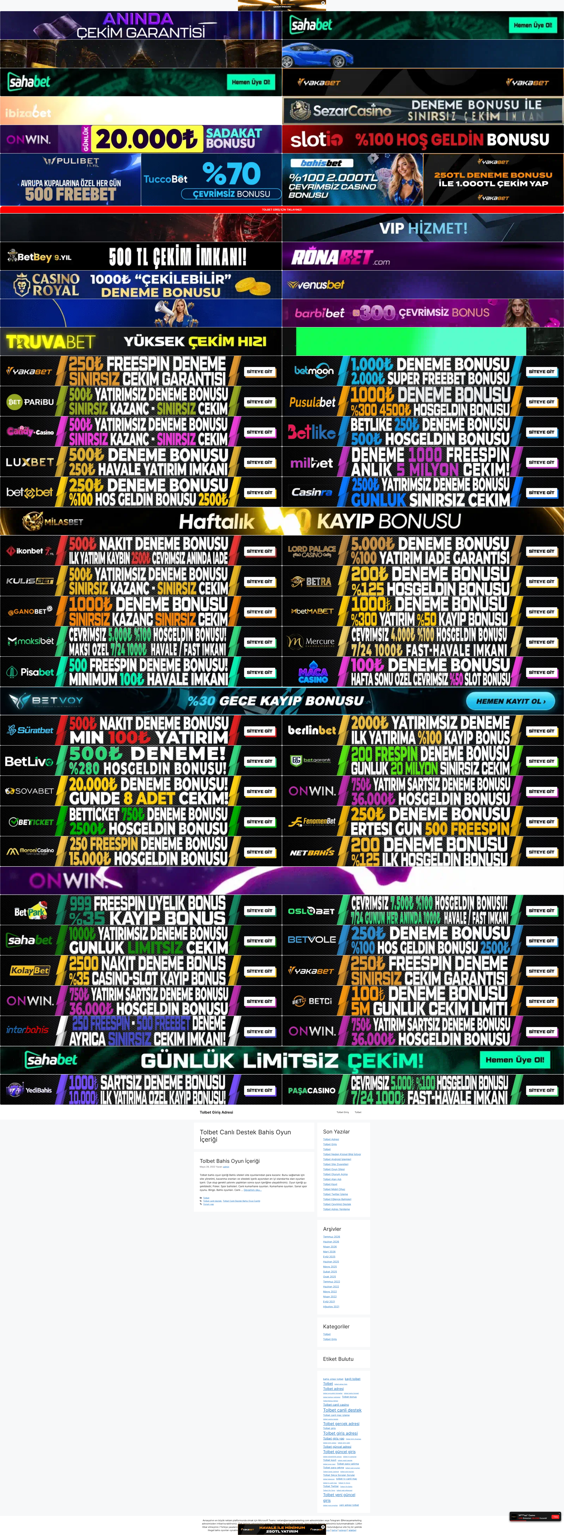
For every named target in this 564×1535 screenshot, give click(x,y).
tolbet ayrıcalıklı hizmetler (333, 1393)
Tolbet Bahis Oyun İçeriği (230, 1161)
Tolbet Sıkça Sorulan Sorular (339, 1475)
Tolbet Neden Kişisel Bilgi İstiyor (342, 1154)
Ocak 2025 (329, 1276)
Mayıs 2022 (330, 1291)
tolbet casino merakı (330, 1419)
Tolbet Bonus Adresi (330, 1401)
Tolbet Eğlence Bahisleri (337, 1199)
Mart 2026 (329, 1251)
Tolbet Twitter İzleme (335, 1194)
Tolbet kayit (329, 1460)
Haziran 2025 (331, 1261)
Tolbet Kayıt (330, 1184)
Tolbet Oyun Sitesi (334, 1169)
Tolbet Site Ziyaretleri (335, 1164)
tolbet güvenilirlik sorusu (332, 1457)
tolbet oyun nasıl (329, 1464)
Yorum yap (208, 1204)
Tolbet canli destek (212, 1201)
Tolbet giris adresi (340, 1433)
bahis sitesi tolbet (333, 1379)
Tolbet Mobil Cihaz (334, 1189)
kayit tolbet (352, 1379)
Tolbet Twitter (331, 1486)
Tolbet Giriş (343, 1112)
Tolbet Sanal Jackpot (331, 1472)
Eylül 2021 (329, 1301)
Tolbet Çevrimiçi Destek (337, 1204)
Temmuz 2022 (331, 1281)
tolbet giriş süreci (329, 1443)
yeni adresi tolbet (349, 1505)
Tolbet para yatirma (348, 1463)
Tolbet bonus (349, 1396)
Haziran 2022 (331, 1286)
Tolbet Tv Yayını (344, 1483)
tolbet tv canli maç (346, 1478)
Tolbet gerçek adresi (341, 1423)
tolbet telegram (329, 1479)
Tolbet (358, 1112)
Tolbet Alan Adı (332, 1179)
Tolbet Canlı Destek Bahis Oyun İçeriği (241, 1201)
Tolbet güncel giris (339, 1451)
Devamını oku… (253, 1190)
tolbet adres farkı (340, 1384)
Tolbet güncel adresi (337, 1446)
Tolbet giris (329, 1428)
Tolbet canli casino (336, 1404)
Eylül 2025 (329, 1256)
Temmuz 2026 (331, 1236)
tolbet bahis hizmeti (351, 1393)
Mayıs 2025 (330, 1266)
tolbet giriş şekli (344, 1443)
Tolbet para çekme (333, 1467)
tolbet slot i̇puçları (347, 1472)
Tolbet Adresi (331, 1139)
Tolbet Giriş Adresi (216, 1112)
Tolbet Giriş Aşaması (353, 1439)
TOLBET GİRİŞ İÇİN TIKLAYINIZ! (282, 209)
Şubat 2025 (330, 1271)
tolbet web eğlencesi (344, 1490)
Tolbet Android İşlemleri (337, 1159)
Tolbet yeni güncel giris (339, 1497)
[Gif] (282, 521)
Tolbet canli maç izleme (336, 1415)
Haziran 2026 (331, 1241)
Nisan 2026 (330, 1246)
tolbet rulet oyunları (352, 1468)
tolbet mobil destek (345, 1460)
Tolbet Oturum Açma (335, 1174)
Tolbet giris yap (333, 1438)
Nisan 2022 (330, 1296)
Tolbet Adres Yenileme (336, 1209)
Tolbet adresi (333, 1389)
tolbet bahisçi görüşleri (331, 1397)
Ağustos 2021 (331, 1306)
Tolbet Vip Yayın (329, 1490)
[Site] (141, 371)
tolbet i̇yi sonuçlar (349, 1457)
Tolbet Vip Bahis (346, 1487)
